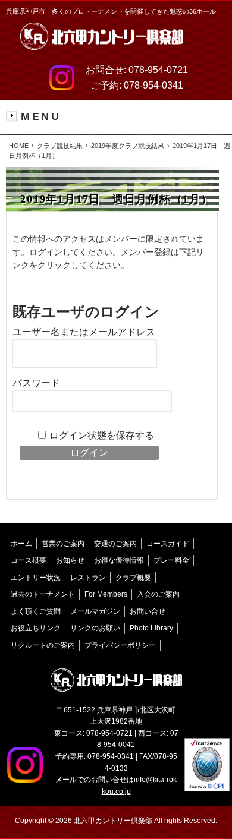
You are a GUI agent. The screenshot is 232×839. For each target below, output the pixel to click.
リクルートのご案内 (43, 645)
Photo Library (151, 628)
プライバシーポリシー (120, 645)
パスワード (36, 383)
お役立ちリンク (36, 628)
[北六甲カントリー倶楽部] (101, 39)
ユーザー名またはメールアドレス (83, 332)
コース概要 (28, 560)
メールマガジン (95, 611)
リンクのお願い (95, 628)
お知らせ (70, 560)
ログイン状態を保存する (101, 435)
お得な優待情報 (119, 560)
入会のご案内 (158, 594)
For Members (105, 594)
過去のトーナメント (43, 594)
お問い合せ (147, 611)
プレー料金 (171, 560)
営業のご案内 (63, 543)
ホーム (21, 543)
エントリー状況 (36, 577)
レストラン (88, 577)
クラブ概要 (133, 577)
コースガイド (167, 543)
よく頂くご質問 (36, 611)
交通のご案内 (115, 543)
